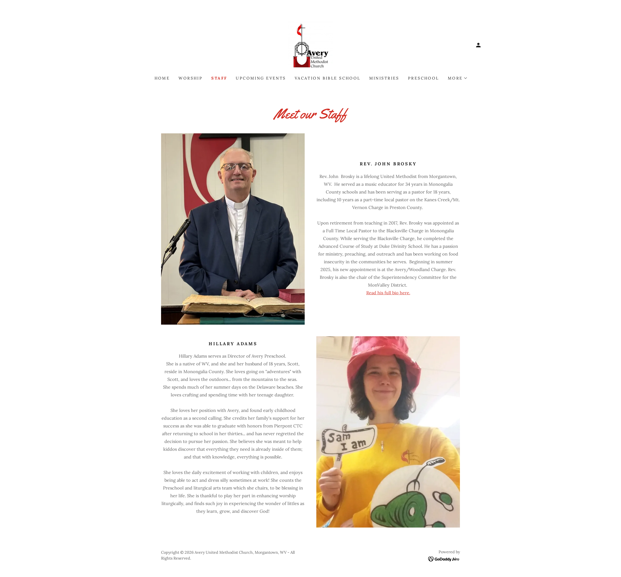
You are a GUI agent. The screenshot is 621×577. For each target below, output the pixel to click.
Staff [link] (219, 78)
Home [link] (162, 78)
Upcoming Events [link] (261, 78)
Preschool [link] (423, 78)
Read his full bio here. (388, 293)
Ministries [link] (384, 78)
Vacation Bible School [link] (327, 78)
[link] (310, 45)
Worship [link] (191, 78)
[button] (478, 45)
